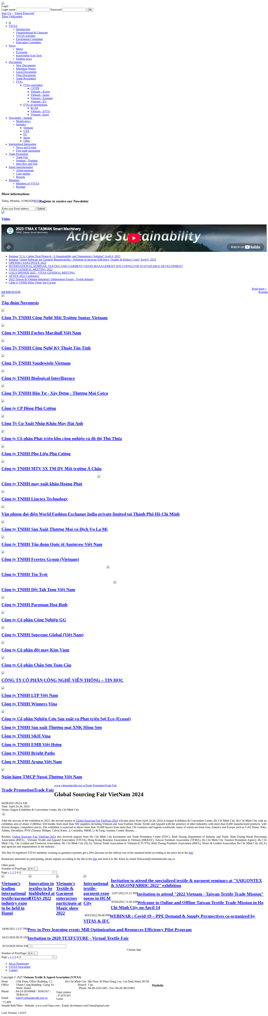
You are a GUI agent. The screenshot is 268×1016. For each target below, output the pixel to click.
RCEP (34, 108)
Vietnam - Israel (40, 114)
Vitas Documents (26, 75)
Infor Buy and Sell (26, 163)
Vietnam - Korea (40, 91)
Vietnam (28, 127)
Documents (15, 62)
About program (25, 170)
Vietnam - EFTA (40, 111)
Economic (22, 52)
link (191, 852)
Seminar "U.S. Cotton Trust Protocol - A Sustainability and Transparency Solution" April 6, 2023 (64, 256)
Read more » (259, 288)
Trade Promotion (18, 154)
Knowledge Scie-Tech (29, 55)
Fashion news (24, 58)
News (12, 45)
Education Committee (28, 42)
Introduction (23, 29)
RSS (36, 200)
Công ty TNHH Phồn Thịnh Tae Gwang (32, 282)
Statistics (21, 124)
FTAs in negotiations (35, 104)
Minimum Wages (26, 68)
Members (14, 180)
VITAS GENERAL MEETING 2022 (31, 269)
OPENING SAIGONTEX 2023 (27, 262)
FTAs (19, 81)
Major (19, 49)
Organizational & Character (32, 32)
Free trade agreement (28, 150)
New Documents (26, 65)
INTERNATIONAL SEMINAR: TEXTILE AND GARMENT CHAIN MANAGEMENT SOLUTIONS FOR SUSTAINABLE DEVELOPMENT (96, 266)
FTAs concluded (32, 85)
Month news (23, 121)
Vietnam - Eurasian (42, 98)
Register (21, 186)
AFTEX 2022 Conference (24, 276)
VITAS (13, 26)
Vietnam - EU (39, 101)
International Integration (22, 144)
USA (26, 131)
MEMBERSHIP (11, 292)
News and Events (26, 147)
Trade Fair (22, 157)
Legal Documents (26, 71)
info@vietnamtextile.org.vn (32, 997)
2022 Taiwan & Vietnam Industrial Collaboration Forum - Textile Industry (51, 279)
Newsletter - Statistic (20, 117)
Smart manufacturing (21, 167)
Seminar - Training (27, 160)
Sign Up (6, 13)
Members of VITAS (27, 183)
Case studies (23, 173)
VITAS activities (25, 35)
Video (5, 219)
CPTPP (35, 88)
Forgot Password (24, 13)
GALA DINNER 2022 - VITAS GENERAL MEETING (42, 272)
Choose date (134, 949)
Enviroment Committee (29, 39)
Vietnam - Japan (40, 94)
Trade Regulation (26, 78)
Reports (20, 177)
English (17, 16)
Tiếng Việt (7, 16)
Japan (26, 137)
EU (25, 134)
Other (26, 140)
